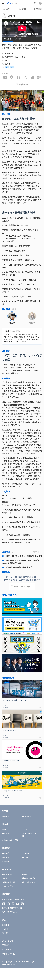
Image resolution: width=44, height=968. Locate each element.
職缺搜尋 (5, 816)
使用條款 (5, 945)
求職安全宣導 (7, 940)
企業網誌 (26, 857)
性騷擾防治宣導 (8, 882)
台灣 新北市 (9, 53)
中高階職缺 (26, 816)
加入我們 (5, 878)
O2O (11, 67)
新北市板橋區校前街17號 (14, 57)
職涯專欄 (5, 857)
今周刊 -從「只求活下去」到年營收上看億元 (23, 556)
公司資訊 (6, 8)
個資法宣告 (6, 949)
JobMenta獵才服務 (10, 840)
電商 (6, 67)
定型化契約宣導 (8, 954)
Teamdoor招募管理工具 (31, 835)
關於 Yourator (8, 874)
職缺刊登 (5, 829)
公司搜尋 (26, 853)
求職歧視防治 (7, 886)
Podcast (5, 861)
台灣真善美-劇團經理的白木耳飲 (18, 567)
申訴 (33, 878)
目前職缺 (38, 8)
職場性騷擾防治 (28, 882)
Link (4, 681)
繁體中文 (5, 925)
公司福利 (22, 8)
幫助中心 (26, 878)
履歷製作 (5, 853)
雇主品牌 (5, 833)
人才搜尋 (26, 829)
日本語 (5, 933)
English (5, 929)
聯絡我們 (26, 874)
